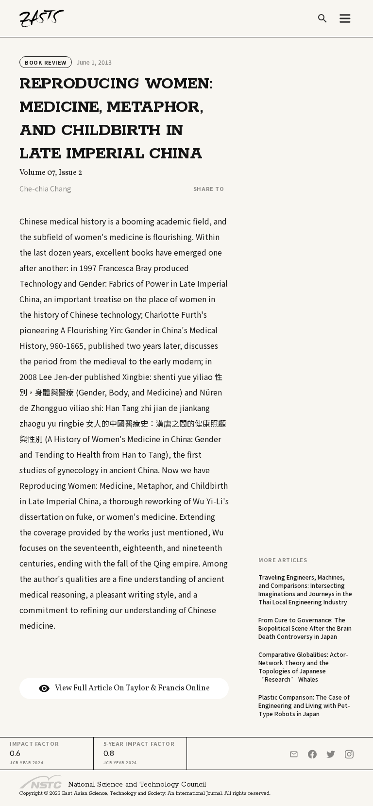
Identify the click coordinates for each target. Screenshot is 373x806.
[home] (41, 18)
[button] (345, 18)
